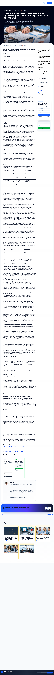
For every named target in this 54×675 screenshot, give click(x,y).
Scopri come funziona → (47, 509)
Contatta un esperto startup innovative (9, 390)
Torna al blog (4, 514)
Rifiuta (39, 672)
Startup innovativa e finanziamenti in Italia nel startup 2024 (14, 446)
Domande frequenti (40, 67)
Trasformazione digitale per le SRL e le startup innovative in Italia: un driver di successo (18, 451)
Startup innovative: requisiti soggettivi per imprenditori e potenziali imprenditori (17, 449)
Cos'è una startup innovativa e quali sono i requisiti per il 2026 (43, 54)
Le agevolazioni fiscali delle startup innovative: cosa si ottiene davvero (44, 57)
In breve (39, 52)
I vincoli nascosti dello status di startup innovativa (43, 59)
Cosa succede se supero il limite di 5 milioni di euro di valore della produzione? (44, 71)
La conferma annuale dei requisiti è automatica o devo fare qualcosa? (44, 73)
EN (45, 2)
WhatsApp (44, 128)
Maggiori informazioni (29, 673)
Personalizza (44, 672)
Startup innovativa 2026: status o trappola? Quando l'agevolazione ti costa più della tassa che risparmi (44, 50)
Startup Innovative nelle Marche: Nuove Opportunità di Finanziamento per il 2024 (18, 448)
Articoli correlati (40, 75)
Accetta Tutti (50, 672)
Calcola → (41, 90)
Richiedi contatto (44, 114)
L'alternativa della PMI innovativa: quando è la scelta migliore (44, 64)
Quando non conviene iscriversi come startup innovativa (44, 62)
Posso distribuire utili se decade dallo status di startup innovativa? (44, 69)
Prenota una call (48, 507)
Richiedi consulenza (8, 476)
